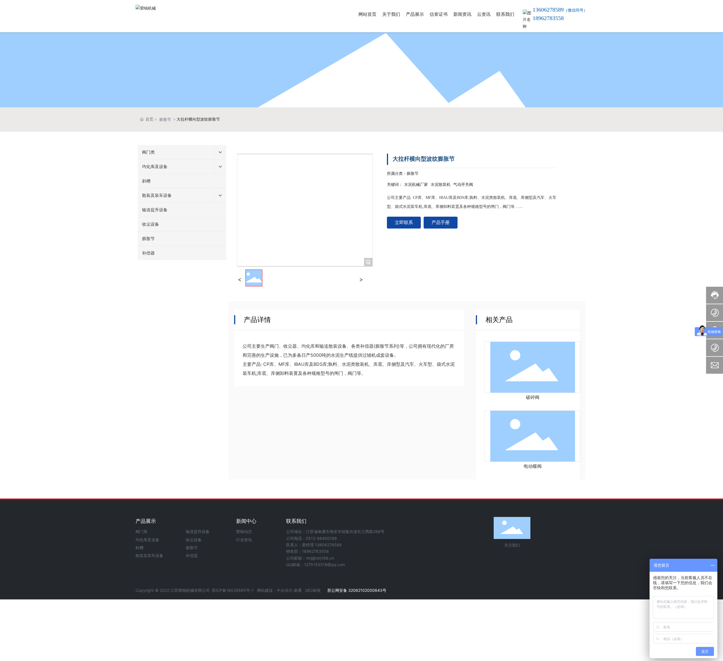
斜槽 (139, 547)
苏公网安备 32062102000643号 (356, 590)
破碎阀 (532, 397)
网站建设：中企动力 (275, 590)
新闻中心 (246, 521)
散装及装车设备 (149, 555)
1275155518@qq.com (324, 564)
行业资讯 (244, 539)
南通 (298, 590)
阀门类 (141, 531)
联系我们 (296, 521)
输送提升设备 (198, 531)
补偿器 (192, 555)
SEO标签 (313, 590)
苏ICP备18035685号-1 (233, 590)
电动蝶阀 (533, 466)
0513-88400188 (321, 538)
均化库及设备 (147, 539)
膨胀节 (165, 119)
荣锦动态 (244, 531)
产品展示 (146, 521)
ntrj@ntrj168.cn (320, 558)
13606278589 (328, 544)
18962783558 (548, 18)
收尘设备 (194, 539)
